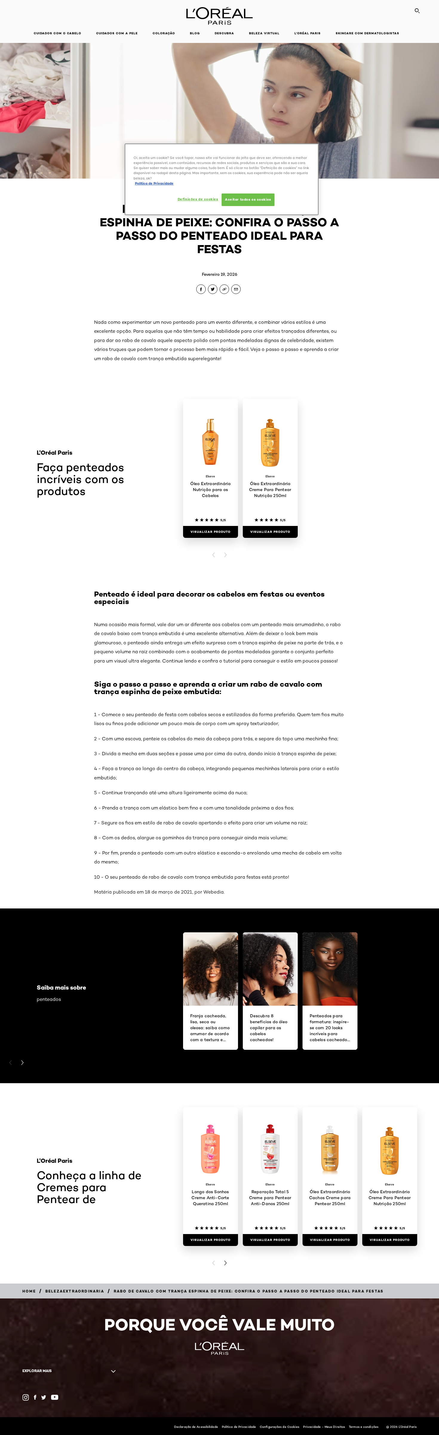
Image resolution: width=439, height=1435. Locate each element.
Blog (195, 33)
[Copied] (224, 289)
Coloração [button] (164, 33)
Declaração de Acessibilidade (196, 1426)
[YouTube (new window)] (54, 1397)
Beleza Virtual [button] (264, 33)
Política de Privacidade (239, 1426)
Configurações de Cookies (279, 1426)
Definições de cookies (198, 199)
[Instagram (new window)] (25, 1397)
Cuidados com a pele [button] (117, 33)
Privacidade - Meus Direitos (324, 1426)
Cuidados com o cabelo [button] (57, 33)
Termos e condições (363, 1426)
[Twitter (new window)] (43, 1397)
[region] (222, 179)
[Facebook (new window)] (35, 1397)
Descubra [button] (224, 33)
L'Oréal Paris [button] (307, 33)
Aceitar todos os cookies (248, 199)
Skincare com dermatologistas (367, 33)
